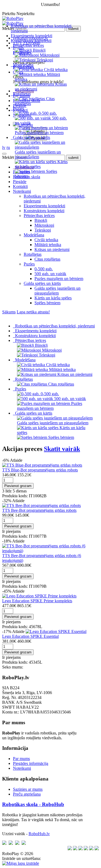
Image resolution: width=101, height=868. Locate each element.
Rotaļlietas (32, 254)
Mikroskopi (44, 225)
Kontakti (20, 186)
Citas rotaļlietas (47, 259)
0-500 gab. (43, 269)
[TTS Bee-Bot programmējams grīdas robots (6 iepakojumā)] (50, 550)
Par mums (21, 758)
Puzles (29, 264)
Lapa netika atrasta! (33, 312)
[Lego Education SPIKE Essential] (56, 631)
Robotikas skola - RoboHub (33, 804)
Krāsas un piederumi (51, 249)
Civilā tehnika (46, 239)
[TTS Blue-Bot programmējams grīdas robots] (42, 465)
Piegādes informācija (30, 763)
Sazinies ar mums (28, 789)
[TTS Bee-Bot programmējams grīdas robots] (41, 505)
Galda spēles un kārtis (42, 283)
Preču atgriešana (27, 794)
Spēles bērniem (47, 302)
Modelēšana (34, 235)
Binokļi (40, 220)
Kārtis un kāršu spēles (53, 298)
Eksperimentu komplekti (31, 35)
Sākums (9, 312)
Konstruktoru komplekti (31, 40)
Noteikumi (22, 191)
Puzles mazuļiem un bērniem (58, 278)
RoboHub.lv (39, 833)
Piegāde (19, 181)
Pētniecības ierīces (39, 215)
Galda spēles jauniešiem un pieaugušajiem (57, 290)
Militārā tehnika (47, 244)
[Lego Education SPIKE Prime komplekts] (39, 596)
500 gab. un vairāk (50, 273)
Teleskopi (42, 230)
